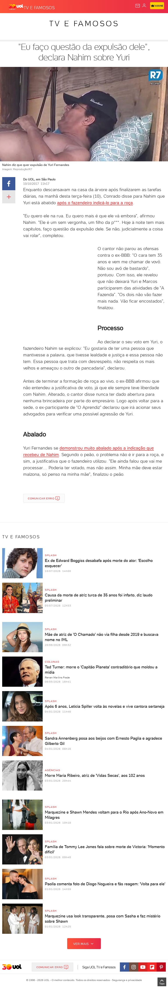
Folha (130, 20)
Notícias (61, 20)
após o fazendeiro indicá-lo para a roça (95, 202)
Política (78, 20)
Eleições (43, 20)
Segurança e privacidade (126, 980)
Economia (113, 20)
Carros (95, 20)
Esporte (146, 20)
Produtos (10, 20)
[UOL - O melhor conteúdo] (16, 7)
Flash (27, 20)
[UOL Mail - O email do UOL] (137, 5)
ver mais (81, 944)
